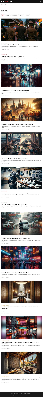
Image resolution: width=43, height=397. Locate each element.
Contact (21, 393)
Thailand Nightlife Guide (28, 393)
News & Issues (21, 15)
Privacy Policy (16, 393)
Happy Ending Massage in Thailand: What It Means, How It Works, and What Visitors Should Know (20, 343)
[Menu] (41, 2)
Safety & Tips (7, 15)
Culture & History (14, 15)
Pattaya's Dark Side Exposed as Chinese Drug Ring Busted (14, 204)
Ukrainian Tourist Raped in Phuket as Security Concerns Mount (16, 238)
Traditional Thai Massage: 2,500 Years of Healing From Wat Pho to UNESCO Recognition (21, 378)
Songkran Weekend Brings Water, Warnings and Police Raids (15, 90)
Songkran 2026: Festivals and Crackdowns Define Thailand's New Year (17, 124)
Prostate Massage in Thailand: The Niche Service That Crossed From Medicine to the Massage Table (21, 307)
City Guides (27, 15)
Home (2, 4)
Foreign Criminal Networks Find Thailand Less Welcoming (15, 193)
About (12, 393)
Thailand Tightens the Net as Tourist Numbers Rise (13, 56)
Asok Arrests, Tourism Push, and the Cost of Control (13, 44)
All (2, 15)
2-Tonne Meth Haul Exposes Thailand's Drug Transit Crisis (15, 158)
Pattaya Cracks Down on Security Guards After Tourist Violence (16, 272)
